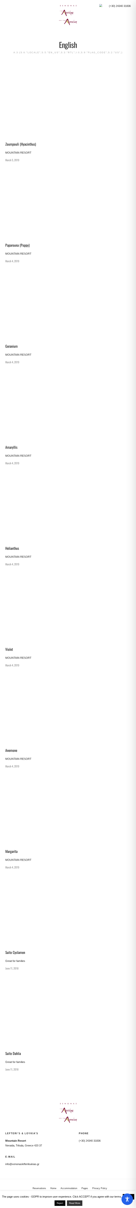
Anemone (11, 750)
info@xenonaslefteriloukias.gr (22, 1164)
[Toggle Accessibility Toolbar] (127, 1199)
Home (53, 1188)
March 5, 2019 (12, 160)
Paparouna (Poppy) (17, 245)
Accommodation (69, 1188)
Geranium (11, 346)
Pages (84, 1188)
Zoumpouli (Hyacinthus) (20, 144)
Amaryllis (11, 447)
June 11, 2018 (11, 968)
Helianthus (12, 548)
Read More (74, 1203)
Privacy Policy (99, 1188)
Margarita (11, 851)
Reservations (39, 1188)
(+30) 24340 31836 (120, 5)
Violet (9, 649)
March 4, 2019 (12, 261)
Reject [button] (60, 1203)
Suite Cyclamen (15, 952)
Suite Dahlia (13, 1053)
